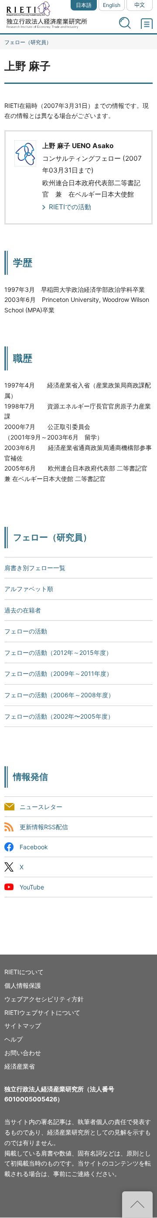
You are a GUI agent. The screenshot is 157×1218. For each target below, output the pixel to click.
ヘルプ (13, 1039)
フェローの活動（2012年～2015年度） (58, 652)
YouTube (32, 887)
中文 (139, 5)
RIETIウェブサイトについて (42, 1012)
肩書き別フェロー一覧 (34, 567)
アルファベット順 (28, 588)
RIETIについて (24, 972)
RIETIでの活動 (70, 207)
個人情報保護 (22, 985)
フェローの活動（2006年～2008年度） (59, 695)
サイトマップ (22, 1025)
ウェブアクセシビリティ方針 (44, 999)
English (111, 5)
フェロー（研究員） (27, 42)
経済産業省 (19, 1066)
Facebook (34, 847)
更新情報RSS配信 (44, 826)
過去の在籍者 (22, 610)
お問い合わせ (22, 1052)
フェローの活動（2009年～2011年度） (58, 673)
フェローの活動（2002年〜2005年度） (59, 716)
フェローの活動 (25, 631)
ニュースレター (41, 806)
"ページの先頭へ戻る (137, 1204)
